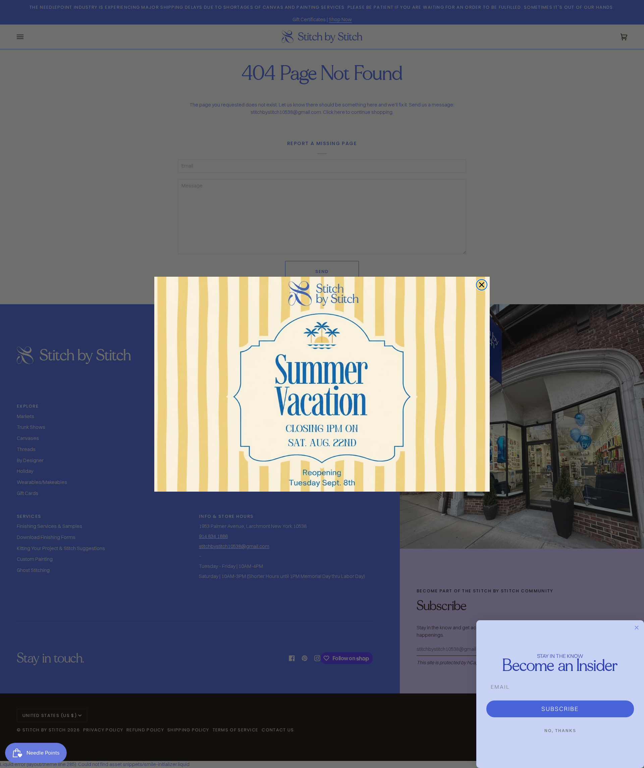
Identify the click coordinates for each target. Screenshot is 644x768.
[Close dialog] (481, 284)
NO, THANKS (560, 730)
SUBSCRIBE (560, 709)
